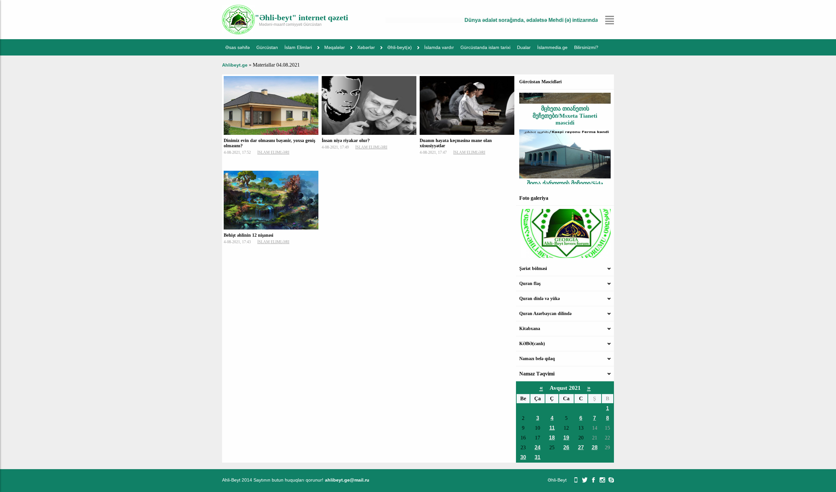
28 (595, 447)
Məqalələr (334, 47)
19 (566, 437)
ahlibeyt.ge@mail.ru (347, 480)
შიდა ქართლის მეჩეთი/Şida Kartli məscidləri (565, 178)
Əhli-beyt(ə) (399, 47)
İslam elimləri (273, 152)
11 (552, 428)
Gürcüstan (267, 47)
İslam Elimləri (298, 47)
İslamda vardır (439, 47)
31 (537, 457)
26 (566, 447)
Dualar (524, 47)
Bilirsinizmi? (586, 47)
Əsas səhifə (237, 47)
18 (552, 437)
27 (581, 447)
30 (523, 457)
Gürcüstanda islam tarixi (485, 47)
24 (537, 447)
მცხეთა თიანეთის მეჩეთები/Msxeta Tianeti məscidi (565, 107)
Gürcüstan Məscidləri (540, 81)
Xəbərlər (366, 47)
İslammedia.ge (552, 47)
